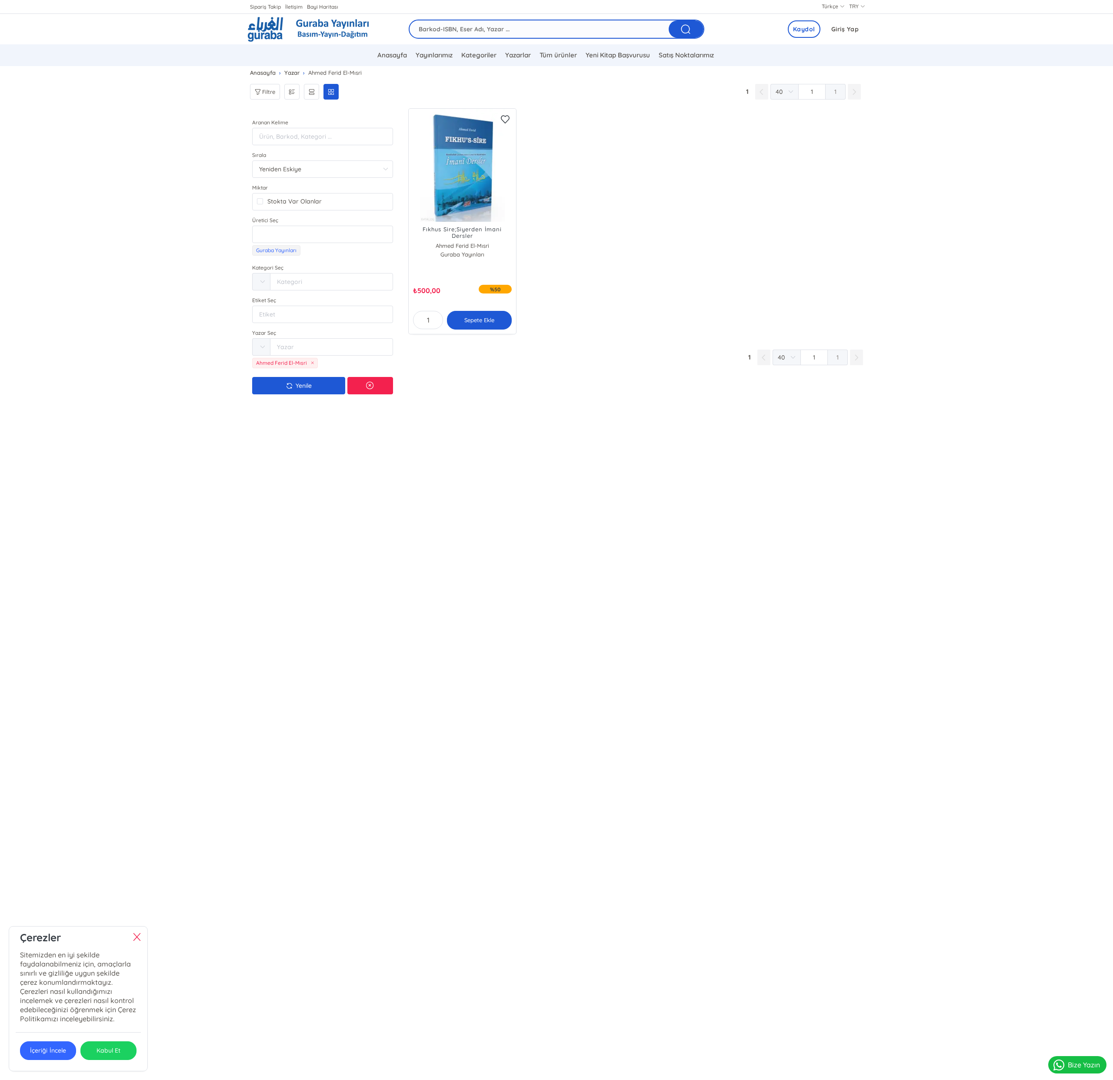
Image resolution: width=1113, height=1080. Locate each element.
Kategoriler (479, 55)
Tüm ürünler (558, 55)
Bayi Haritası (322, 6)
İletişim (294, 6)
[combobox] (322, 234)
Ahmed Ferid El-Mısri (462, 245)
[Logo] (308, 29)
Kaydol (804, 29)
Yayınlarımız (434, 55)
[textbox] (322, 234)
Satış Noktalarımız (686, 55)
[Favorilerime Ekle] (505, 119)
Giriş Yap (845, 29)
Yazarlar (518, 55)
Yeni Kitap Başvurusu (618, 55)
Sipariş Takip (265, 6)
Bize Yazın (1084, 1064)
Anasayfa (392, 55)
